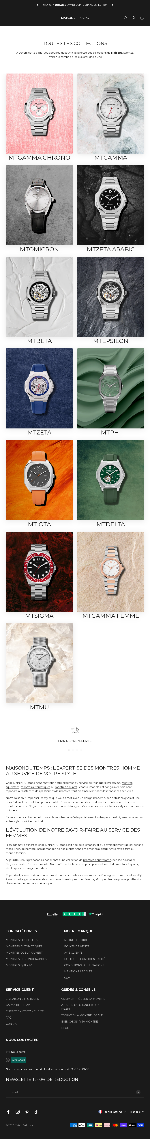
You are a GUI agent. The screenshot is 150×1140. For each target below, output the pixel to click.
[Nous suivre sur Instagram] (17, 1111)
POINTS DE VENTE (76, 946)
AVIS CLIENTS (73, 952)
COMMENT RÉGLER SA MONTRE (83, 998)
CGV (67, 977)
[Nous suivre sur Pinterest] (27, 1111)
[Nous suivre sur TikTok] (36, 1111)
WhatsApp (18, 1059)
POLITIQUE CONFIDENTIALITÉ (84, 959)
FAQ (9, 1017)
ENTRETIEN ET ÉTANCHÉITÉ (25, 1011)
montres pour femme (97, 860)
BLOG (65, 1028)
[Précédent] (37, 5)
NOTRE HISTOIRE (76, 940)
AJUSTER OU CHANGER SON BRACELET (80, 1007)
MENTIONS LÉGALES (78, 971)
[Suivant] (112, 5)
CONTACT (12, 1023)
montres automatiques (35, 787)
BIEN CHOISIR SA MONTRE (79, 1021)
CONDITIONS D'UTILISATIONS (84, 965)
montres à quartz (66, 787)
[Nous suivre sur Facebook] (8, 1111)
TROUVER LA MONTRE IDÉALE (82, 1015)
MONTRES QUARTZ (19, 965)
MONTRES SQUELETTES (22, 940)
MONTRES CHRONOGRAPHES (26, 959)
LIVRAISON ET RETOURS (22, 998)
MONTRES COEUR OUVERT (24, 952)
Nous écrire (18, 1052)
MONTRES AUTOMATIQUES (24, 946)
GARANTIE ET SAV (18, 1005)
